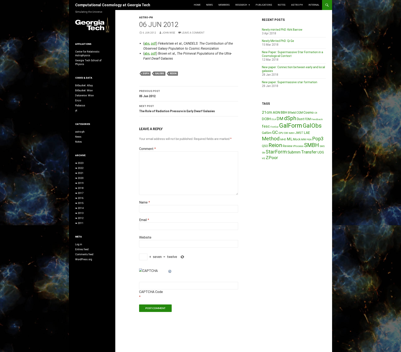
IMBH (291, 133)
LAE (307, 133)
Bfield (292, 112)
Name (144, 202)
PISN (309, 139)
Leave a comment (193, 32)
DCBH (266, 119)
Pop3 (318, 139)
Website (145, 237)
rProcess (298, 146)
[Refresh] (170, 271)
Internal (313, 5)
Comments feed (84, 254)
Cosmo (308, 112)
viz (263, 158)
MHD (283, 139)
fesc (266, 126)
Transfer (309, 152)
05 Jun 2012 (149, 94)
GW (286, 133)
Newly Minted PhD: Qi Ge (278, 41)
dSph (146, 73)
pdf (153, 43)
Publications (264, 5)
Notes (282, 5)
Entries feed (82, 249)
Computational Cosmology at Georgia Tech (112, 5)
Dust (300, 119)
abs (147, 43)
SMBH (311, 145)
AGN (276, 112)
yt (76, 110)
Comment (147, 149)
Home (197, 5)
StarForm (276, 152)
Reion (173, 73)
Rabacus (80, 105)
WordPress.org (83, 259)
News (209, 5)
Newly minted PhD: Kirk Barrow (282, 29)
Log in (78, 244)
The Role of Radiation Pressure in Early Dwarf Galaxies (177, 109)
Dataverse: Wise (84, 95)
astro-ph (297, 5)
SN (263, 152)
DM (280, 118)
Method (271, 139)
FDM (308, 119)
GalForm (290, 125)
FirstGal (274, 127)
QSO (265, 146)
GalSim (267, 133)
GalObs (159, 73)
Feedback (317, 119)
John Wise (168, 32)
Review (287, 146)
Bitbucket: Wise (84, 90)
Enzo (78, 100)
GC (275, 132)
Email (144, 220)
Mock (297, 139)
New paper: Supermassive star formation (289, 82)
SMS (322, 146)
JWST (299, 133)
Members (224, 5)
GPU (280, 133)
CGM (299, 112)
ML (289, 139)
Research (241, 5)
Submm (294, 152)
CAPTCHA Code (151, 292)
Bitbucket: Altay (84, 85)
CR (315, 113)
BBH (284, 112)
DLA (274, 119)
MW (303, 139)
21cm (267, 112)
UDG (320, 152)
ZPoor (272, 157)
